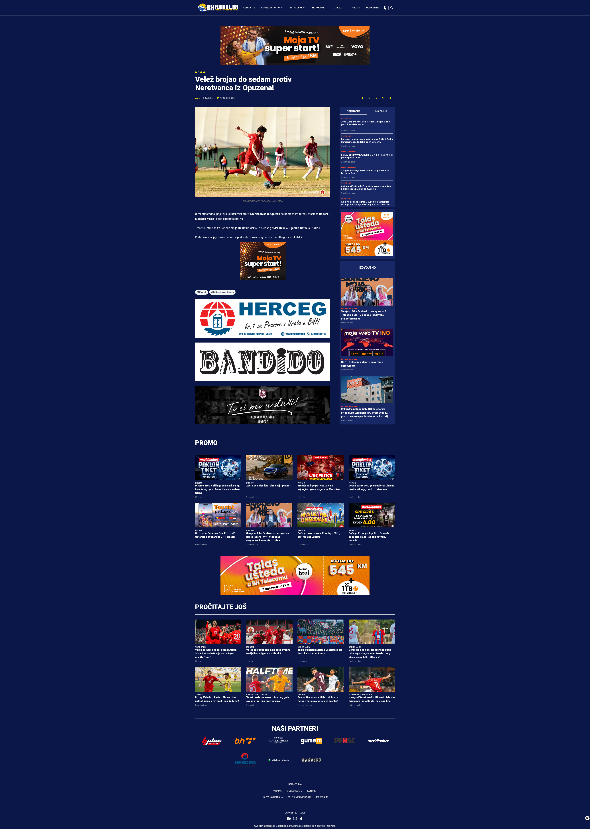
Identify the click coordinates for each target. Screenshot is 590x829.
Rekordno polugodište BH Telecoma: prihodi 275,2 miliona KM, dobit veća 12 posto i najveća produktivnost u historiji (364, 413)
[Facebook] (289, 818)
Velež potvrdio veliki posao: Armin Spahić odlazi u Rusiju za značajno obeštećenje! (215, 653)
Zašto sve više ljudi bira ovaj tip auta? (268, 485)
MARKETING (372, 7)
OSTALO (338, 7)
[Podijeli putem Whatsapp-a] (389, 98)
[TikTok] (301, 818)
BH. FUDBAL (296, 7)
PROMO (356, 7)
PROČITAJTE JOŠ (221, 607)
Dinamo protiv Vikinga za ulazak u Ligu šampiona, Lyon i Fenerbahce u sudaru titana (217, 489)
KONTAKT (312, 791)
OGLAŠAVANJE (294, 791)
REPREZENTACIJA (270, 7)
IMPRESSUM (322, 797)
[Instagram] (295, 818)
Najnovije (381, 110)
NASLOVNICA (295, 784)
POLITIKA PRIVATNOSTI (299, 797)
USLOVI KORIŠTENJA (272, 797)
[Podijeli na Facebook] (362, 98)
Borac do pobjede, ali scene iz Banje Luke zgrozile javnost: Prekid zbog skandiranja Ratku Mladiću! (370, 653)
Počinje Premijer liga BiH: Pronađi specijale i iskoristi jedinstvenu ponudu (369, 537)
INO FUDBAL (318, 7)
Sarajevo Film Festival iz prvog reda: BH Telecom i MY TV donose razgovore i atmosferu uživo (364, 315)
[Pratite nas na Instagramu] (376, 98)
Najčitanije (353, 110)
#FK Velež (201, 292)
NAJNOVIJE (249, 7)
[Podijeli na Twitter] (369, 98)
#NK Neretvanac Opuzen (222, 292)
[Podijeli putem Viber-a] (382, 98)
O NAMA (277, 791)
